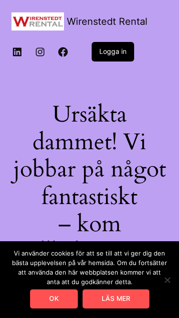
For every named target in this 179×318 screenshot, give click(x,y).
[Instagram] (40, 52)
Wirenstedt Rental (107, 21)
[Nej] (167, 280)
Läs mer (116, 298)
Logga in (112, 51)
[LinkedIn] (17, 52)
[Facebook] (63, 52)
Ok (54, 298)
